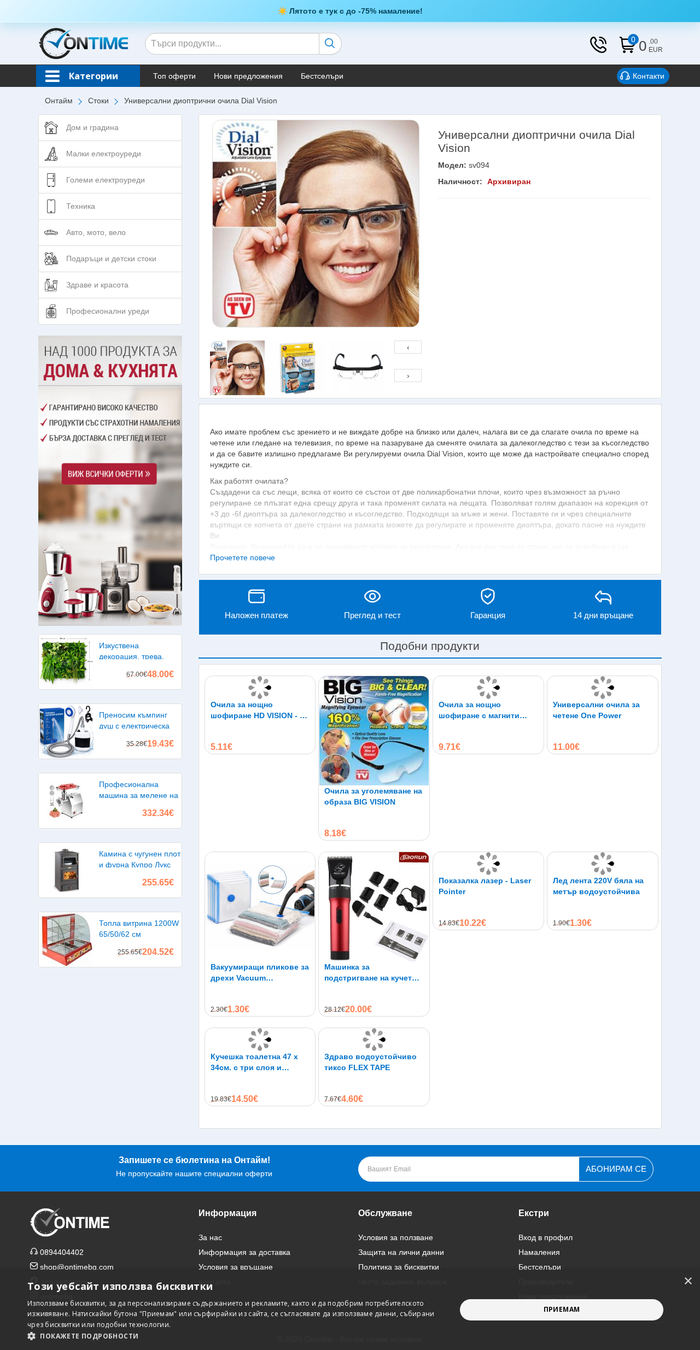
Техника (80, 206)
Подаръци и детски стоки (111, 258)
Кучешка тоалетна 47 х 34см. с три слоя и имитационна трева (254, 1062)
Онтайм (59, 100)
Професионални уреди (107, 311)
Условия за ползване (395, 1237)
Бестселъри (322, 76)
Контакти (648, 76)
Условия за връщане (236, 1267)
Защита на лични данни (401, 1252)
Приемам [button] (562, 1309)
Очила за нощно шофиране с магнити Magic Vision (479, 710)
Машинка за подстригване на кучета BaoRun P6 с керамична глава (370, 972)
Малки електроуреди (103, 153)
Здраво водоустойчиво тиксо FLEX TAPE (370, 1062)
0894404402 (62, 1252)
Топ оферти (174, 76)
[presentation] (408, 347)
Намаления (539, 1252)
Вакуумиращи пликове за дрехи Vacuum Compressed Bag (260, 972)
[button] (235, 1336)
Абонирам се (616, 1168)
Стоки (98, 100)
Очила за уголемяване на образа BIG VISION (373, 796)
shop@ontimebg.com (77, 1267)
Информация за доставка (244, 1252)
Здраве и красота (97, 284)
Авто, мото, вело (96, 232)
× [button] (688, 1281)
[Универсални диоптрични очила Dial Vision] (316, 224)
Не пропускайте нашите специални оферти (194, 1166)
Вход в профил (545, 1237)
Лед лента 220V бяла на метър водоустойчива (598, 886)
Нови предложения (248, 76)
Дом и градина (92, 127)
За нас (210, 1237)
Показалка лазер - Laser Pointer (485, 886)
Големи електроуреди (105, 179)
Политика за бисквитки (398, 1267)
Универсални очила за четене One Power (596, 710)
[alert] (350, 1310)
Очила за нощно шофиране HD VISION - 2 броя (257, 710)
